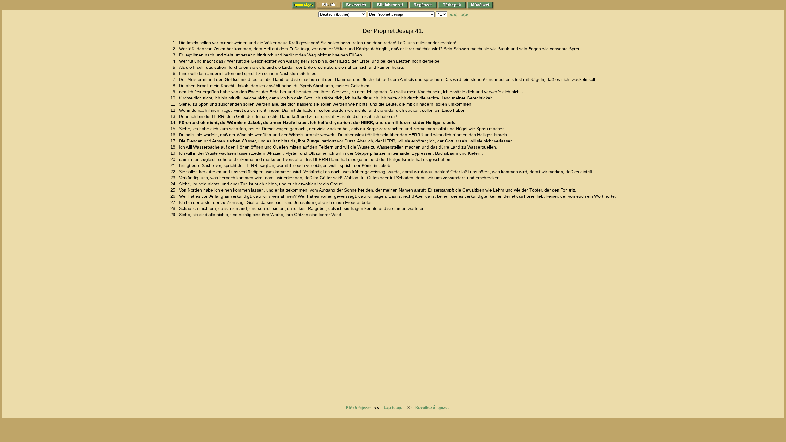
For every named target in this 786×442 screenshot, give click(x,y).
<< (453, 14)
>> (464, 14)
